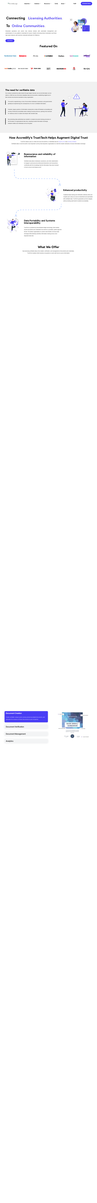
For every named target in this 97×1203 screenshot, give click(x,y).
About (62, 3)
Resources (47, 3)
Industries (27, 3)
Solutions (36, 3)
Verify (56, 3)
